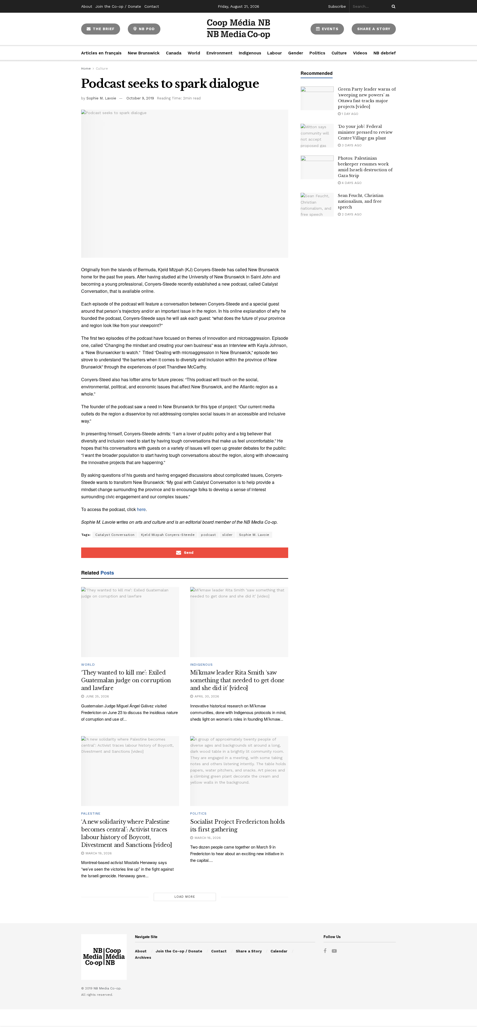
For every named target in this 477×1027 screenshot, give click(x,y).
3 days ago (351, 145)
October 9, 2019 (140, 98)
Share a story (373, 29)
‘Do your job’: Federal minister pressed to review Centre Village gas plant (365, 132)
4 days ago (351, 183)
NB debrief (384, 53)
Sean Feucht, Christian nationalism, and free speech (360, 201)
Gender (295, 53)
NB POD (146, 29)
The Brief (103, 29)
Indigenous (250, 53)
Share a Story (249, 951)
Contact (151, 6)
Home (86, 68)
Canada (173, 53)
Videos (360, 53)
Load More (184, 897)
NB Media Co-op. (107, 988)
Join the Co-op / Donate (118, 6)
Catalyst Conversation (115, 535)
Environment (219, 53)
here (141, 509)
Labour (274, 53)
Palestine (90, 813)
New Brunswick (144, 53)
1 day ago (349, 114)
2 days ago (351, 214)
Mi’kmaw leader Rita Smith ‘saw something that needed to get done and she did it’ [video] (237, 680)
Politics (317, 53)
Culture (339, 53)
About (86, 6)
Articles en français (101, 53)
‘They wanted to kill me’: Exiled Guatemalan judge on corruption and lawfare (126, 680)
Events (329, 29)
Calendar (279, 951)
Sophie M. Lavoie (101, 98)
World (194, 53)
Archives (143, 957)
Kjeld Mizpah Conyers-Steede (168, 535)
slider (227, 535)
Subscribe (337, 6)
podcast (208, 535)
